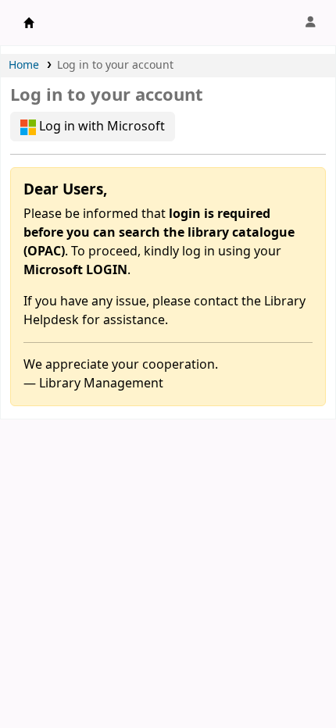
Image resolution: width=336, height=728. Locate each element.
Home (24, 65)
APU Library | (28, 22)
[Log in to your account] (310, 22)
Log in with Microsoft (100, 126)
